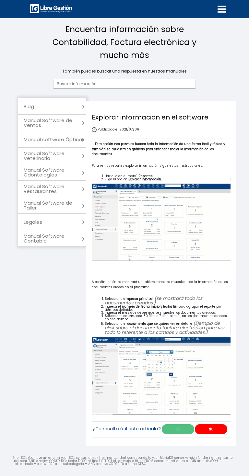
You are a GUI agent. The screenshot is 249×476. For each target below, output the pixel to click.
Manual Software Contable (44, 238)
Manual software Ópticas (54, 139)
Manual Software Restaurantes (44, 189)
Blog (29, 106)
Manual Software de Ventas (48, 123)
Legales (33, 222)
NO (211, 429)
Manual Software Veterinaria (44, 156)
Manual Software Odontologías (44, 172)
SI (178, 429)
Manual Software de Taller (48, 205)
